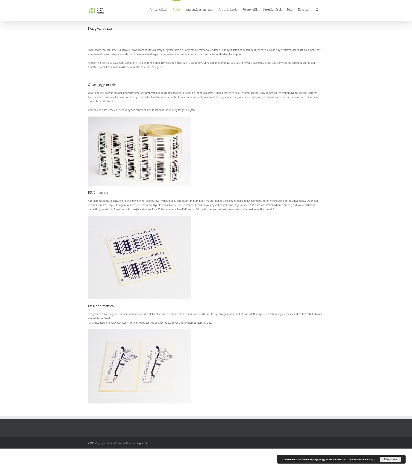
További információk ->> (361, 459)
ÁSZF (91, 443)
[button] (317, 9)
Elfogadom (390, 459)
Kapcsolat (141, 443)
